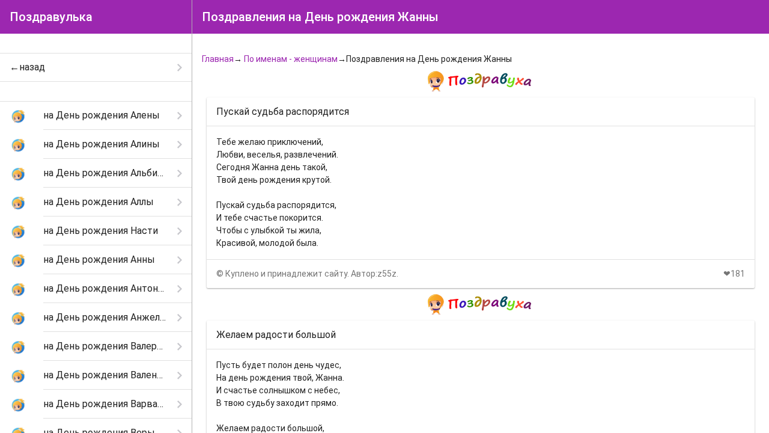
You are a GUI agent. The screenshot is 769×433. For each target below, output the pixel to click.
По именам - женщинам (291, 59)
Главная (218, 59)
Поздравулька (51, 17)
